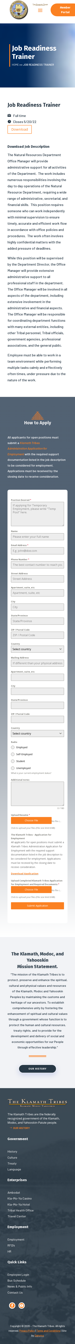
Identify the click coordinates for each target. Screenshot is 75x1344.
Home (15, 64)
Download (19, 129)
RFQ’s (11, 1245)
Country (15, 643)
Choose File (31, 820)
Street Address (19, 573)
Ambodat (14, 1192)
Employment (16, 1239)
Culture (12, 1157)
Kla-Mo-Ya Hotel (19, 1204)
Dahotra (39, 1335)
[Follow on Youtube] (21, 1305)
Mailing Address (20, 657)
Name (14, 531)
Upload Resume (20, 815)
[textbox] (34, 649)
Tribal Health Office (21, 1210)
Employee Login (18, 1274)
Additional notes (20, 779)
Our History (37, 1068)
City (13, 601)
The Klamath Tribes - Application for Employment (31, 836)
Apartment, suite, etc (23, 587)
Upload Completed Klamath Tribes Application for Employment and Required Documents (36, 882)
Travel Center (17, 1216)
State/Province (19, 615)
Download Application (24, 873)
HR (9, 1251)
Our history (21, 1128)
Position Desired (21, 500)
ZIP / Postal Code (20, 629)
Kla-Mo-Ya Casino (20, 1198)
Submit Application (37, 905)
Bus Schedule (17, 1280)
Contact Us (15, 1292)
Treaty (12, 1163)
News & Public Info (20, 1286)
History (12, 1151)
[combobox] (37, 649)
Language (14, 1169)
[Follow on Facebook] (12, 1305)
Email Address (19, 545)
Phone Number (20, 559)
